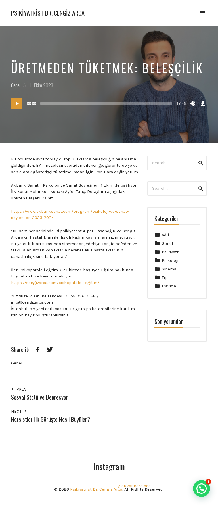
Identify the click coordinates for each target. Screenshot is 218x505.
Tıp (165, 277)
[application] (109, 103)
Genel (167, 243)
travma (169, 286)
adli (165, 234)
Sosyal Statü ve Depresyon (40, 397)
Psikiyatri (170, 251)
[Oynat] (16, 103)
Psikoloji (170, 260)
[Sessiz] (192, 103)
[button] (201, 488)
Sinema (169, 269)
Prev (20, 389)
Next (17, 411)
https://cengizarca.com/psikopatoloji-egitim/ (55, 282)
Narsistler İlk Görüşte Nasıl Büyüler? (50, 419)
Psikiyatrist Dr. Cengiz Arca (48, 13)
